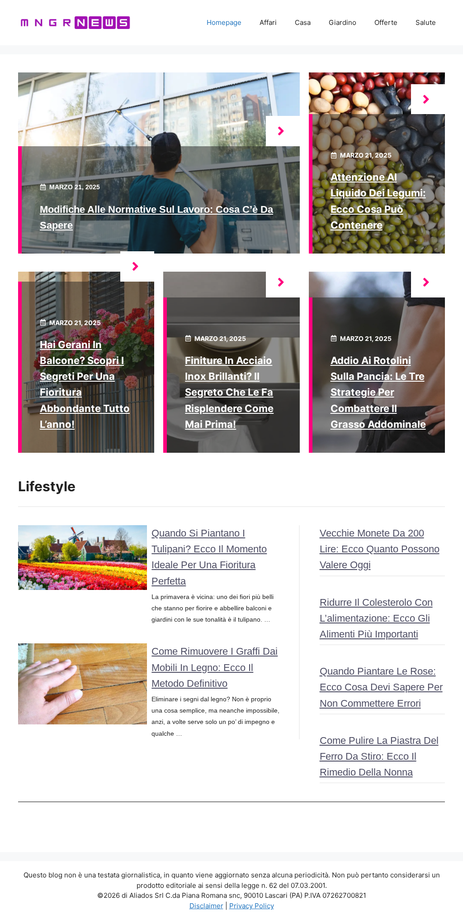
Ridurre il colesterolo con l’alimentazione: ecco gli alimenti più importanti (376, 618)
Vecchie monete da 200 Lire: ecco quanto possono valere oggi (379, 548)
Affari (268, 22)
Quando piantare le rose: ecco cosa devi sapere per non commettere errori (381, 687)
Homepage (224, 22)
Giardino (342, 22)
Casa (303, 22)
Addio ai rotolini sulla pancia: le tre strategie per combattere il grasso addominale (378, 392)
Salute (426, 22)
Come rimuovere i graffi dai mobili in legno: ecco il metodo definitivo (214, 667)
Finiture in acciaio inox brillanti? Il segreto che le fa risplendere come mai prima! (229, 392)
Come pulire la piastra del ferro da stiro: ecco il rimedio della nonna (379, 756)
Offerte (385, 22)
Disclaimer (206, 905)
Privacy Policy (251, 905)
